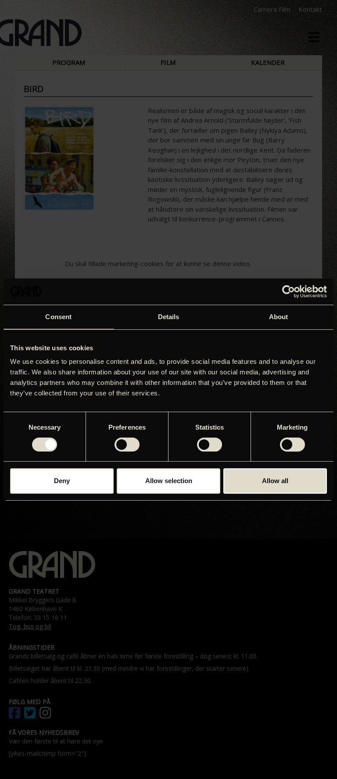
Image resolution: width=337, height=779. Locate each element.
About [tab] (278, 316)
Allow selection (168, 480)
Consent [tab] (58, 316)
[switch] (127, 445)
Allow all (275, 480)
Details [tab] (168, 316)
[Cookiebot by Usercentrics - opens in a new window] (288, 291)
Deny (62, 480)
